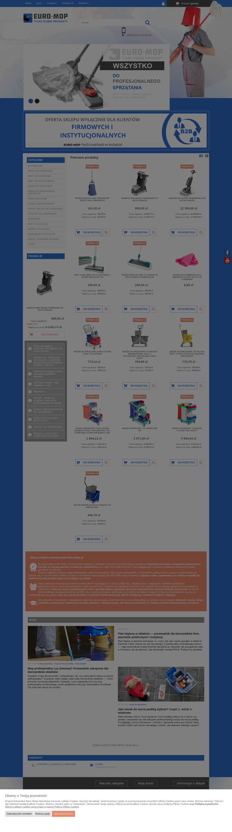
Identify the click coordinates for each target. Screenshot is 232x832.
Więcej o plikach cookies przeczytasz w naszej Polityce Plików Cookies (42, 807)
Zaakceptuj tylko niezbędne (19, 814)
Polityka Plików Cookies (176, 804)
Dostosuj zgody (43, 814)
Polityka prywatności (206, 804)
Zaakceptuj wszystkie (63, 814)
